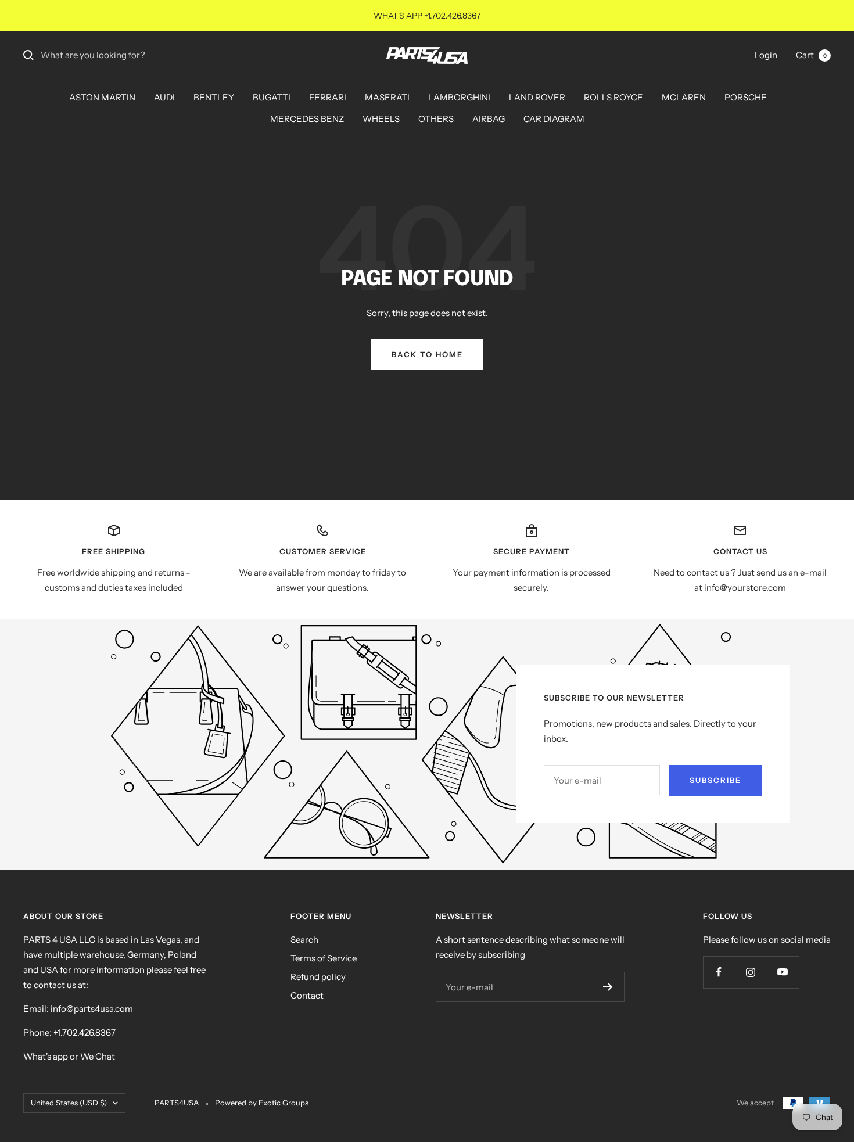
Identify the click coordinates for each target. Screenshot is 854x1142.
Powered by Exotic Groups (261, 1102)
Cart (811, 54)
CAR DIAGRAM (553, 118)
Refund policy (318, 976)
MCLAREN (684, 97)
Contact (307, 995)
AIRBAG (488, 118)
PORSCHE (745, 97)
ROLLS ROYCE (613, 97)
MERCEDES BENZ (307, 118)
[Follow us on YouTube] (783, 972)
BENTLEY (213, 97)
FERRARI (327, 97)
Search (304, 939)
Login (766, 54)
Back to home (427, 354)
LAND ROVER (537, 97)
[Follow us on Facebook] (719, 972)
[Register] (608, 987)
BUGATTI (271, 97)
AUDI (164, 97)
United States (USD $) (69, 1102)
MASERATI (387, 97)
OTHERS (436, 118)
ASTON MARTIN (102, 97)
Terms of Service (323, 958)
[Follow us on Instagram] (751, 972)
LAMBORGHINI (459, 97)
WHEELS (381, 118)
